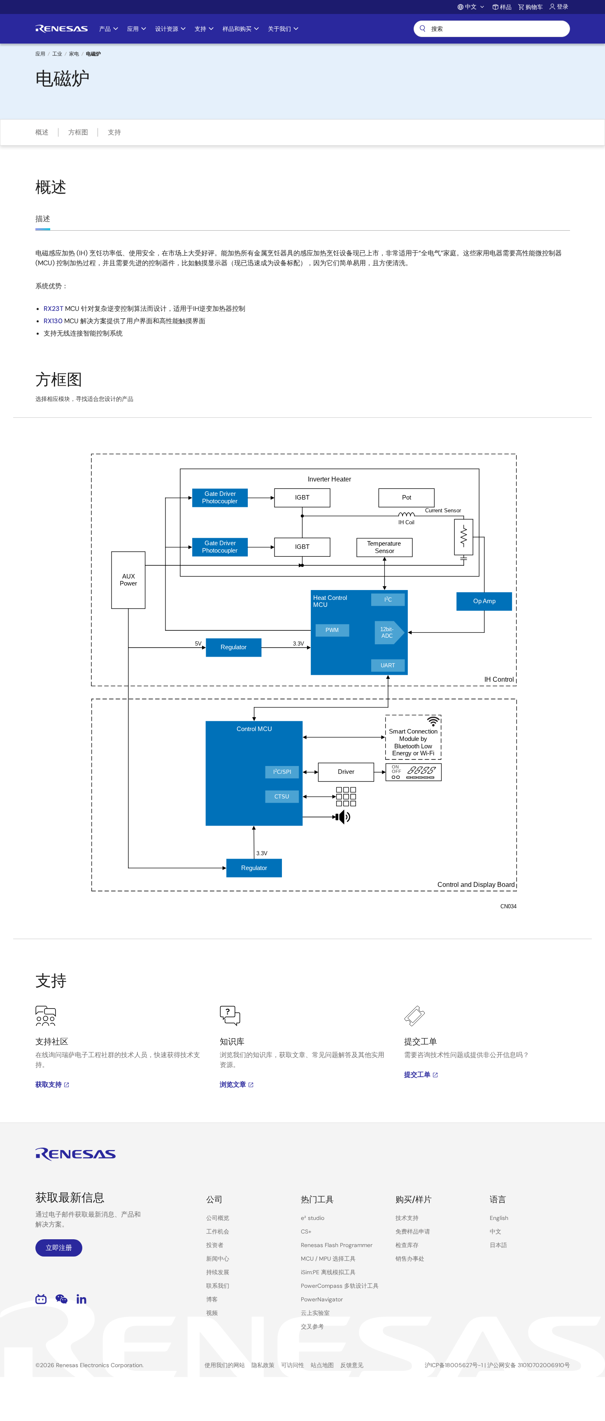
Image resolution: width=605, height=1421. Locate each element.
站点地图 (322, 1365)
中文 (495, 1231)
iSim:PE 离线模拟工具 (328, 1272)
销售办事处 (410, 1258)
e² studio (312, 1218)
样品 (506, 7)
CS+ (306, 1231)
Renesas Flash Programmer (336, 1245)
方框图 (78, 132)
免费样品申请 (413, 1231)
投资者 (214, 1245)
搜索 (492, 29)
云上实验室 (315, 1313)
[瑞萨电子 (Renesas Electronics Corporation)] (61, 29)
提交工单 (417, 1074)
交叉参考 (312, 1326)
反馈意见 (351, 1365)
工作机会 (217, 1231)
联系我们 (217, 1285)
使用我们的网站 (225, 1365)
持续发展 (217, 1272)
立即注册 (59, 1247)
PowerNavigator (322, 1299)
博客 (212, 1299)
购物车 (534, 7)
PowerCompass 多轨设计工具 (340, 1285)
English (499, 1218)
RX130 (53, 321)
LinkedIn (81, 1299)
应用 (40, 54)
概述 (42, 132)
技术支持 (407, 1218)
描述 (42, 219)
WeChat (61, 1299)
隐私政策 (263, 1365)
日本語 (498, 1245)
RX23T (53, 308)
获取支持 (48, 1084)
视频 (212, 1313)
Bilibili (41, 1299)
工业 (57, 54)
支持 (114, 132)
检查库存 (407, 1245)
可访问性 (292, 1365)
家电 (74, 54)
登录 (562, 6)
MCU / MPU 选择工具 (328, 1258)
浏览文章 (233, 1084)
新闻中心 (217, 1258)
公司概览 (217, 1218)
